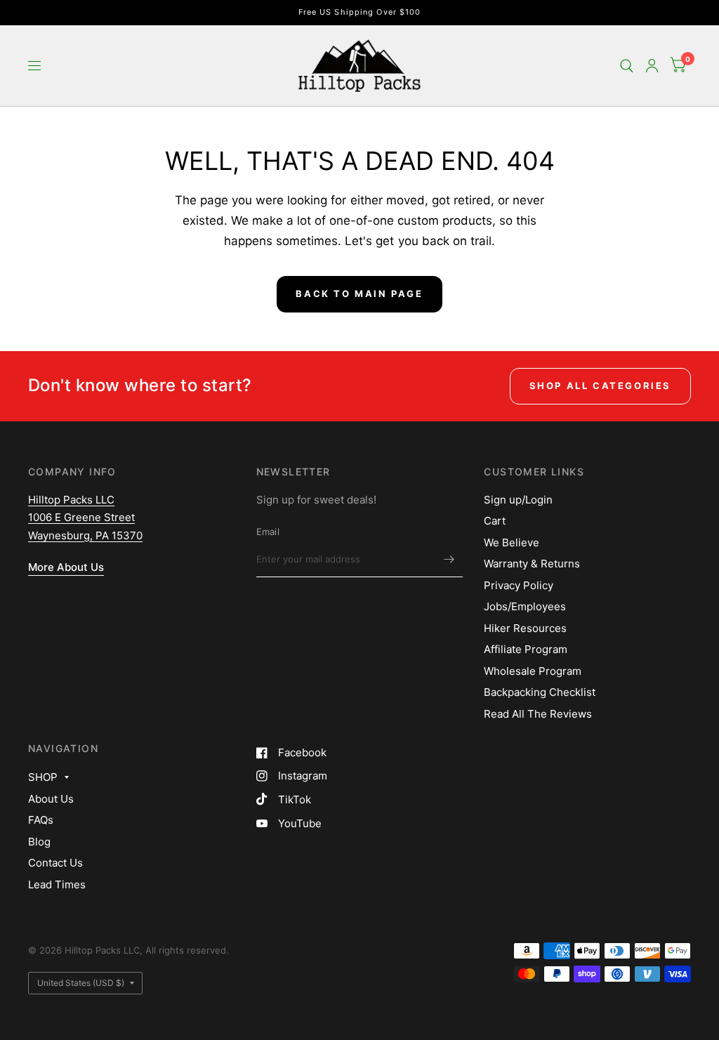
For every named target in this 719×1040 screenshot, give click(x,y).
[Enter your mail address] (449, 559)
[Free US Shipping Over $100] (359, 12)
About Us (51, 798)
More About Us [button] (66, 567)
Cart (495, 520)
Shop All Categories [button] (600, 385)
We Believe (511, 542)
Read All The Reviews (538, 713)
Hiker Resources (525, 628)
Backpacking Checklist (539, 692)
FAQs (40, 820)
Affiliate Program (525, 649)
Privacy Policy (518, 585)
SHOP (43, 777)
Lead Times (57, 884)
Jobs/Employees (525, 606)
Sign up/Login (518, 499)
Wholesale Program (532, 671)
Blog (39, 841)
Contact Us (55, 862)
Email (267, 531)
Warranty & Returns (532, 563)
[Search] (626, 65)
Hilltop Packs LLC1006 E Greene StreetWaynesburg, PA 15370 (85, 517)
